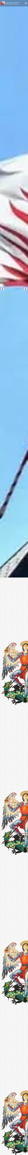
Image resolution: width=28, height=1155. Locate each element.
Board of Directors (10, 1011)
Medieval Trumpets (11, 1018)
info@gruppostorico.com (9, 635)
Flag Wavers (9, 1014)
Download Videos (8, 983)
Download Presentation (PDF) (11, 986)
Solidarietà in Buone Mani (10, 996)
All (7, 1007)
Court (7, 1026)
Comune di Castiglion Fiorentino (12, 990)
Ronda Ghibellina (8, 993)
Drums (7, 1022)
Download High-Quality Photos (12, 980)
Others (8, 1029)
